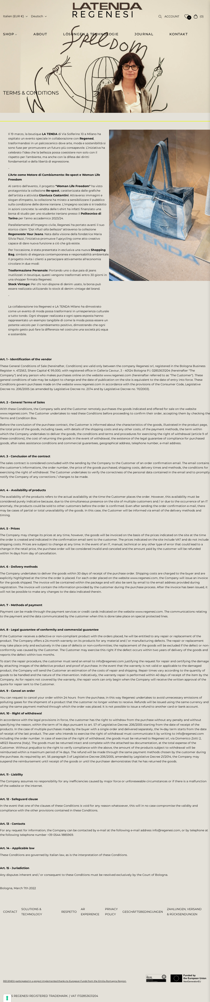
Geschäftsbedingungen (142, 912)
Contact (10, 912)
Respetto (69, 912)
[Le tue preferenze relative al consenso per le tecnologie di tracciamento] (7, 998)
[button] (12, 34)
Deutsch (37, 16)
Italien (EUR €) (13, 16)
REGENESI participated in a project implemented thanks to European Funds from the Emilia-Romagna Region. (64, 981)
